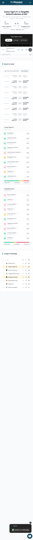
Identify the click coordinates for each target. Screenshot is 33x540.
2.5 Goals (16, 40)
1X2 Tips (8, 40)
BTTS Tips (24, 40)
